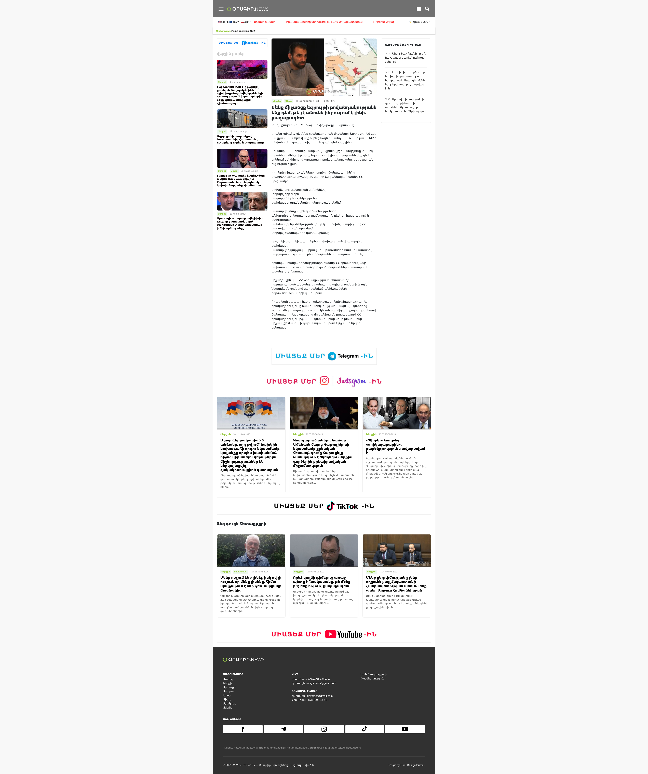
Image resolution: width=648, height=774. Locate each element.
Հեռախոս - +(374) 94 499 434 (311, 679)
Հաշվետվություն (372, 678)
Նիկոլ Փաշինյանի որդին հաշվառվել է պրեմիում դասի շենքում (405, 57)
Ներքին (222, 82)
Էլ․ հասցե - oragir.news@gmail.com (314, 683)
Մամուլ (228, 679)
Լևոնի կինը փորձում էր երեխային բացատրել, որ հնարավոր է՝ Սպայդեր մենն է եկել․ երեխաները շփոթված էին (406, 80)
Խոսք (227, 695)
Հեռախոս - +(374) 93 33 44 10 (311, 700)
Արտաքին (230, 687)
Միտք (234, 170)
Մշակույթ (229, 703)
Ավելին (227, 707)
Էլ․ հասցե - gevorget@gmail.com (312, 695)
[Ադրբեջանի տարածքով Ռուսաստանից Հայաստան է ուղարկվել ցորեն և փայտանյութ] (242, 118)
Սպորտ (228, 691)
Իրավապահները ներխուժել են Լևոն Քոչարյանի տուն (292, 21)
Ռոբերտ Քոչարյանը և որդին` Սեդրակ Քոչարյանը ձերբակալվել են (388, 21)
